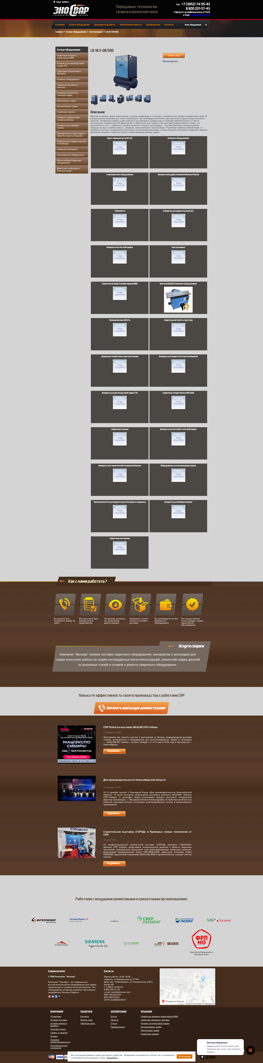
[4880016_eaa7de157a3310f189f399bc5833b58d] (139, 102)
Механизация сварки (66, 101)
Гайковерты (119, 211)
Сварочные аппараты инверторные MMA (66, 56)
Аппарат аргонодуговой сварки (155, 1023)
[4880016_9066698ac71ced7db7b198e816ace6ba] (94, 105)
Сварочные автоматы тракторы (178, 320)
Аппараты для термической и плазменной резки (119, 466)
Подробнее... (114, 751)
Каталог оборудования (79, 24)
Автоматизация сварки (67, 106)
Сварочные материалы (67, 149)
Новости (114, 1020)
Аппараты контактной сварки (120, 247)
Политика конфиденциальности (60, 1041)
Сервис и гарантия (58, 1033)
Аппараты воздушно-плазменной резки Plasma (178, 174)
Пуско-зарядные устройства (119, 138)
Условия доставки (58, 1020)
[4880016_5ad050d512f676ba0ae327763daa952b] (130, 101)
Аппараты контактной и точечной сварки (67, 94)
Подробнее (112, 1058)
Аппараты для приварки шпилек (68, 126)
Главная (59, 32)
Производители (153, 24)
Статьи (114, 1023)
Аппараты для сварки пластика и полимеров (71, 142)
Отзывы (54, 1036)
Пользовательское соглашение (59, 1046)
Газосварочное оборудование (70, 155)
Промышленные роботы (104, 24)
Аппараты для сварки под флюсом (178, 211)
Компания (60, 24)
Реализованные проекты (131, 24)
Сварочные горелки (66, 112)
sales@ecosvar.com (200, 15)
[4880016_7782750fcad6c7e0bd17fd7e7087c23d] (147, 103)
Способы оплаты (58, 1029)
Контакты (169, 24)
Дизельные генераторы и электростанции (68, 169)
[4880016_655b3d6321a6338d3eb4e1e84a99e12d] (121, 103)
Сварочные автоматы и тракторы (67, 86)
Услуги (114, 1016)
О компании (55, 1016)
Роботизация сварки (150, 1030)
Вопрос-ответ (87, 1020)
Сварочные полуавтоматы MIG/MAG (69, 72)
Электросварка (96, 32)
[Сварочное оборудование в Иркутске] (71, 15)
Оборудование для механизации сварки (178, 466)
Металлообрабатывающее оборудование (69, 161)
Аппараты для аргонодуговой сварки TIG (70, 64)
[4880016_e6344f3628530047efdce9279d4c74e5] (103, 101)
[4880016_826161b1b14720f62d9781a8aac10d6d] (112, 102)
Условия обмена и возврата (58, 1024)
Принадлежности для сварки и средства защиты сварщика (71, 134)
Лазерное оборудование (68, 79)
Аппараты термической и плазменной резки (68, 118)
